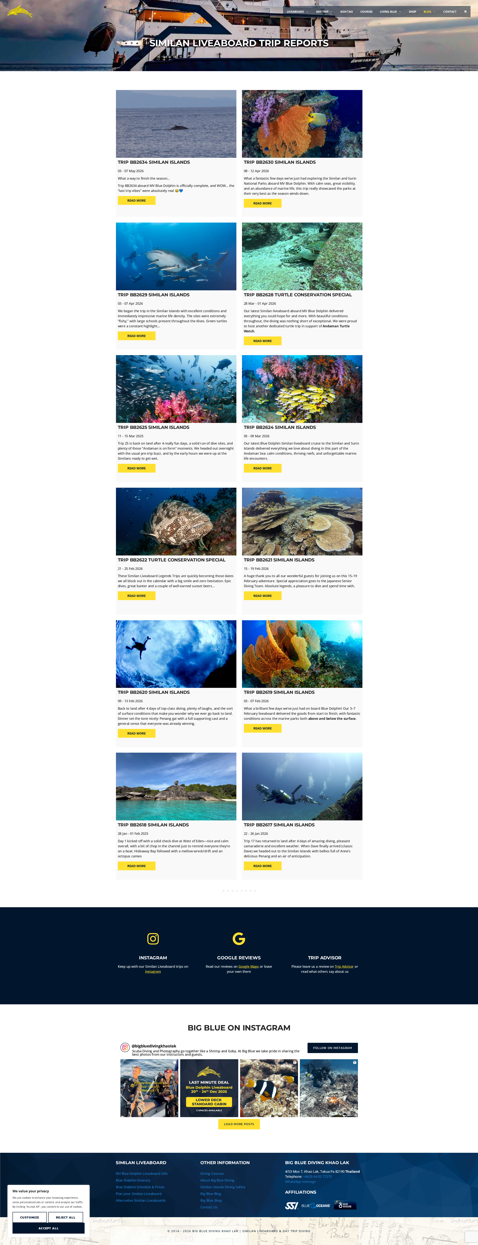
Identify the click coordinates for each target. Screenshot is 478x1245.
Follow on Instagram (332, 1047)
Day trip (322, 11)
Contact (450, 11)
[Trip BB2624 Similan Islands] (302, 389)
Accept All (48, 1228)
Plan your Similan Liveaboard (139, 1193)
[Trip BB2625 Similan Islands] (176, 389)
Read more (136, 200)
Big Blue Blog (210, 1193)
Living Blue (388, 11)
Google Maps (248, 966)
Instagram (153, 971)
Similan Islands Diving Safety (222, 1187)
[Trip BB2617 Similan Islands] (302, 786)
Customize (29, 1217)
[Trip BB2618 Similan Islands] (176, 786)
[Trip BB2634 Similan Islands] (176, 124)
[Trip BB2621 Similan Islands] (302, 521)
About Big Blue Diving (217, 1180)
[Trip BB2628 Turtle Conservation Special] (302, 256)
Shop (412, 11)
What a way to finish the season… (144, 178)
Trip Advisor (344, 966)
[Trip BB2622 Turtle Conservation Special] (176, 521)
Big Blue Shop (211, 1200)
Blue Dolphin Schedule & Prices (140, 1187)
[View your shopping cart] (465, 11)
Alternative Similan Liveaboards (141, 1200)
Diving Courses (212, 1173)
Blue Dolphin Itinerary (133, 1180)
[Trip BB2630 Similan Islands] (302, 124)
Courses (366, 11)
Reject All (65, 1217)
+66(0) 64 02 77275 (317, 1176)
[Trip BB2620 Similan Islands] (176, 654)
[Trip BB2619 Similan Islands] (302, 654)
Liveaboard (295, 11)
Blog (427, 11)
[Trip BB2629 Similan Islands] (176, 256)
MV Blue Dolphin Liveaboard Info (142, 1173)
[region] (48, 1211)
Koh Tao (346, 11)
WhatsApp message (300, 1181)
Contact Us (208, 1207)
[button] (149, 1088)
